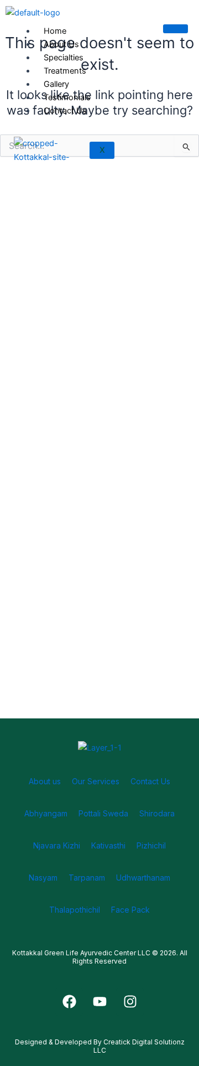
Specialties (63, 58)
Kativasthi (108, 845)
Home (55, 31)
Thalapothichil (74, 909)
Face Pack (130, 909)
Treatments (65, 71)
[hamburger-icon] (175, 28)
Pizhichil (151, 845)
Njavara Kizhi (56, 845)
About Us (61, 44)
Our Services (95, 781)
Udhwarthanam (143, 877)
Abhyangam (45, 813)
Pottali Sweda (103, 813)
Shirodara (157, 813)
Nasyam (43, 877)
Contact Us (65, 111)
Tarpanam (87, 877)
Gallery (56, 84)
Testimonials (67, 97)
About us (45, 781)
